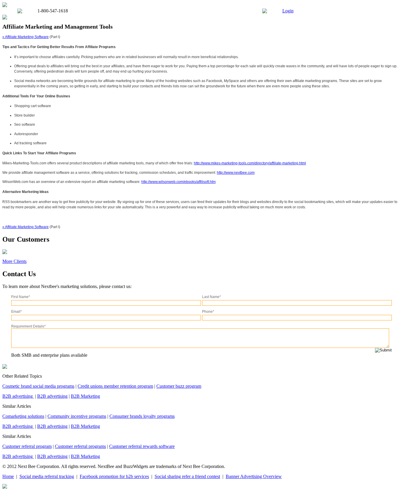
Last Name (211, 297)
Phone (208, 312)
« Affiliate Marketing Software (25, 37)
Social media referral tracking (46, 476)
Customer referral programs (80, 446)
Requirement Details (28, 326)
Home (8, 476)
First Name (20, 297)
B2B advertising (18, 396)
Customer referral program (27, 446)
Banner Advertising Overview (254, 476)
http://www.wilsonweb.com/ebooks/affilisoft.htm (178, 182)
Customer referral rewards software (142, 446)
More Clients (14, 261)
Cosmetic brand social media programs (38, 386)
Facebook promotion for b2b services (114, 476)
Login (288, 10)
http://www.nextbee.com (236, 173)
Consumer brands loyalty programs (142, 416)
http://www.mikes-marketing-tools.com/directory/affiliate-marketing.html (250, 163)
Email (16, 312)
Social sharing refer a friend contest (187, 476)
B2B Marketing (85, 396)
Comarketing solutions (23, 416)
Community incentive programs (76, 416)
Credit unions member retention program (115, 386)
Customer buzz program (178, 386)
